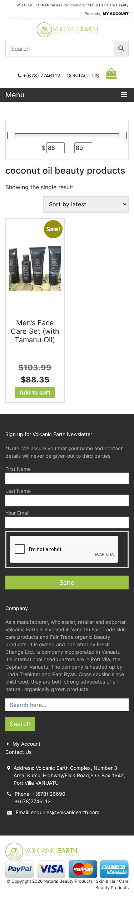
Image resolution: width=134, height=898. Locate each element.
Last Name (18, 491)
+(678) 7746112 (41, 75)
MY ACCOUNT (116, 13)
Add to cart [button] (34, 392)
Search (20, 724)
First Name (18, 469)
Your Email (17, 513)
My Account (26, 744)
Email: (57, 812)
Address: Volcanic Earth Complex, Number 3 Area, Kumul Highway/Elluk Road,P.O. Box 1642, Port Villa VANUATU (69, 775)
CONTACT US (82, 75)
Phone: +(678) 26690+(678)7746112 (40, 797)
